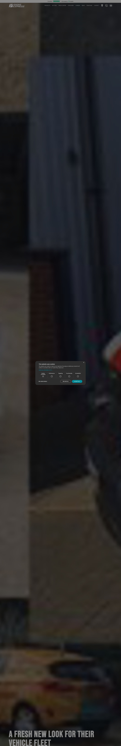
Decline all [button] (66, 381)
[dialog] (60, 373)
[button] (60, 370)
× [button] (83, 362)
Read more (61, 367)
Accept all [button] (77, 381)
